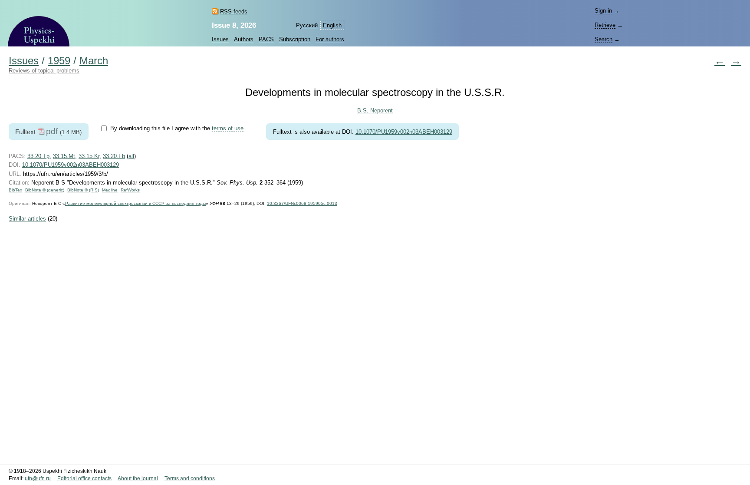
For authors (330, 39)
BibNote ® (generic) (44, 190)
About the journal (138, 478)
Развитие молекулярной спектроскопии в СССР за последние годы (135, 203)
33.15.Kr (89, 156)
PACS (266, 39)
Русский (307, 25)
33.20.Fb (114, 156)
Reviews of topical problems (44, 70)
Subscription (294, 39)
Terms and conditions (189, 478)
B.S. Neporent (375, 110)
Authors (243, 39)
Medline (110, 190)
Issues (220, 39)
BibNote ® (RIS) (83, 190)
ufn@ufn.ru (38, 478)
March (93, 60)
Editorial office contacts (84, 478)
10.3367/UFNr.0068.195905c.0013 (302, 203)
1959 (59, 60)
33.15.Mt (64, 156)
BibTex (15, 190)
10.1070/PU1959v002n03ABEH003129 (403, 132)
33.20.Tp (38, 156)
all (131, 156)
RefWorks (130, 190)
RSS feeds (233, 11)
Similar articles (27, 218)
